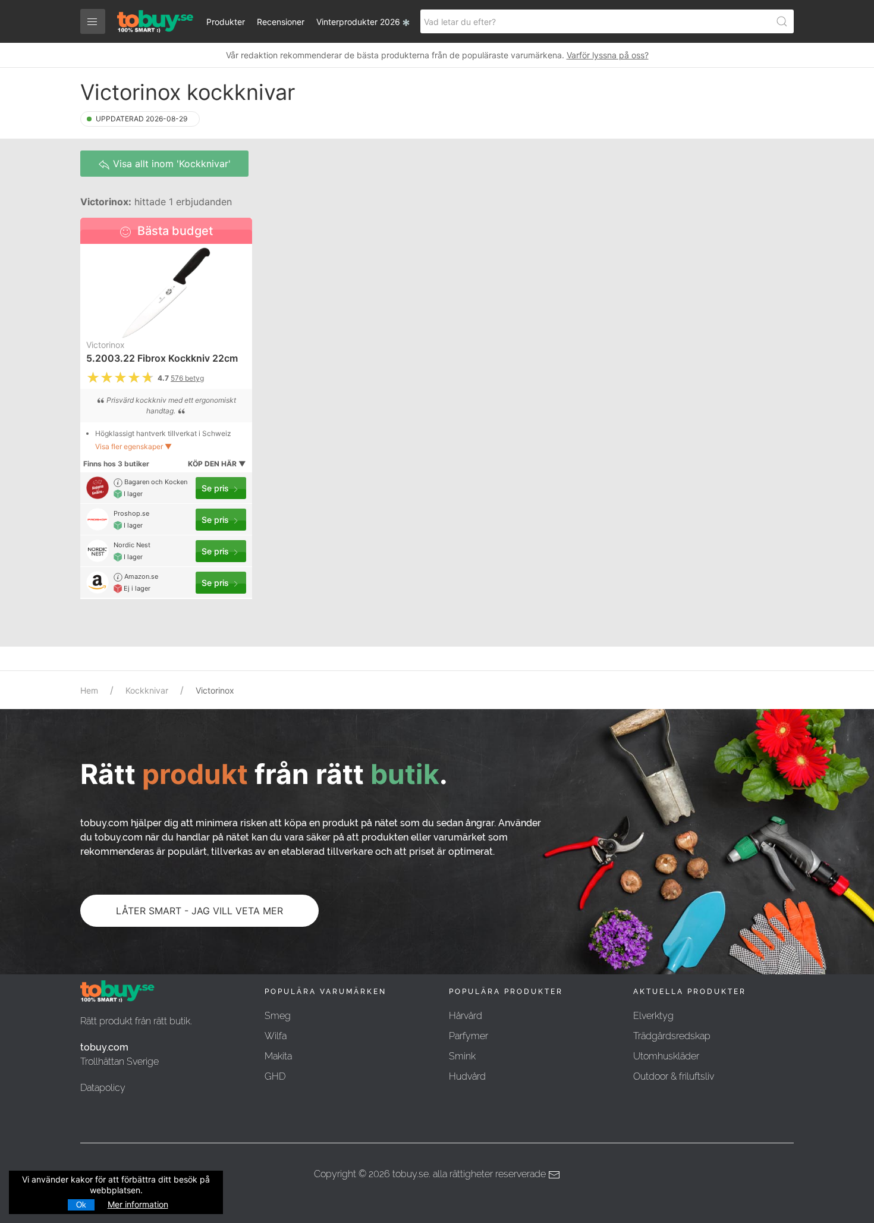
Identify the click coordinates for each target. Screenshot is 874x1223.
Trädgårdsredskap (671, 1036)
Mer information (138, 1204)
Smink (462, 1056)
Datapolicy (102, 1087)
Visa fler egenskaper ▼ (133, 446)
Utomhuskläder (666, 1056)
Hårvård (465, 1015)
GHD (275, 1076)
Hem (89, 690)
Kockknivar (146, 690)
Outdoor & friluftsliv (673, 1076)
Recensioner (280, 22)
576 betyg (187, 378)
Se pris (216, 488)
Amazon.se (140, 576)
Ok (81, 1204)
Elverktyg (653, 1015)
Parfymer (468, 1036)
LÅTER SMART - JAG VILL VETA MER (199, 911)
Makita (278, 1056)
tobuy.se (410, 1174)
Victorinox (105, 345)
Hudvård (467, 1076)
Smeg (278, 1015)
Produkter (225, 22)
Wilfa (276, 1036)
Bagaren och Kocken (154, 482)
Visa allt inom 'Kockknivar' (170, 164)
